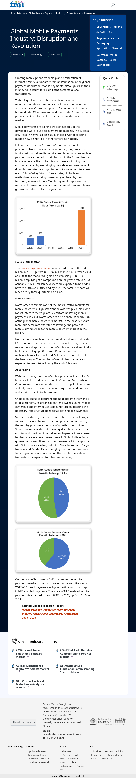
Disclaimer (97, 751)
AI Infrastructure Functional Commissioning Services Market (77, 669)
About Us (66, 751)
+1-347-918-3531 (55, 737)
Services (30, 746)
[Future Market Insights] (17, 5)
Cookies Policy (115, 754)
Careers (66, 754)
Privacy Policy (98, 754)
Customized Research (38, 754)
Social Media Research (39, 762)
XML (113, 758)
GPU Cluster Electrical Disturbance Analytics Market (30, 684)
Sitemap (104, 758)
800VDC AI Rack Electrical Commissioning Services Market (76, 653)
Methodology (15, 746)
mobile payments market (36, 268)
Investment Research (38, 758)
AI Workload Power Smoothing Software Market (29, 653)
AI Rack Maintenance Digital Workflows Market (32, 667)
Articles (21, 13)
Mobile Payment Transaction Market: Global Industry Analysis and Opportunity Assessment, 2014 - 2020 (50, 614)
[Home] (13, 13)
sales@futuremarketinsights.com (62, 734)
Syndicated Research (38, 751)
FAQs (93, 758)
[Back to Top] (127, 750)
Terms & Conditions (114, 751)
